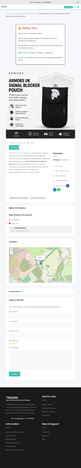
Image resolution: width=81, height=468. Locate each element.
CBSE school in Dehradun (21, 153)
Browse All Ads (47, 404)
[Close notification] (78, 2)
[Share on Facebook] (67, 185)
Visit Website (15, 220)
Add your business (48, 412)
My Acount (46, 415)
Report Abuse (60, 176)
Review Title (14, 331)
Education (65, 160)
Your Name (13, 312)
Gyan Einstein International (20, 215)
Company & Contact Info (15, 432)
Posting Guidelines (12, 443)
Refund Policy (11, 439)
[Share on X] (55, 189)
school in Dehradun (38, 198)
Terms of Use (10, 436)
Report (26, 53)
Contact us (22, 58)
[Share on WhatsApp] (58, 189)
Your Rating (13, 341)
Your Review (14, 348)
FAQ (43, 439)
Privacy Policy (11, 446)
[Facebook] (21, 291)
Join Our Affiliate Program (15, 450)
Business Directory (49, 408)
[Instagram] (23, 291)
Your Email (13, 321)
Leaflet (51, 282)
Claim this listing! (62, 180)
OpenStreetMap (60, 282)
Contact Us (46, 432)
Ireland (31, 143)
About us (45, 436)
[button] (41, 263)
